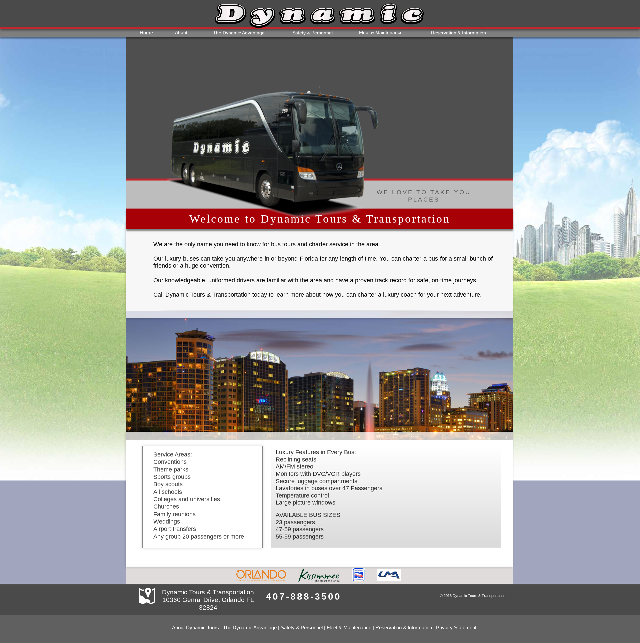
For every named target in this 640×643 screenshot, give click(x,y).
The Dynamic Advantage (250, 627)
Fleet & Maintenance (349, 627)
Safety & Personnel (302, 627)
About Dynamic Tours (195, 627)
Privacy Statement (456, 627)
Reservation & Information (403, 627)
